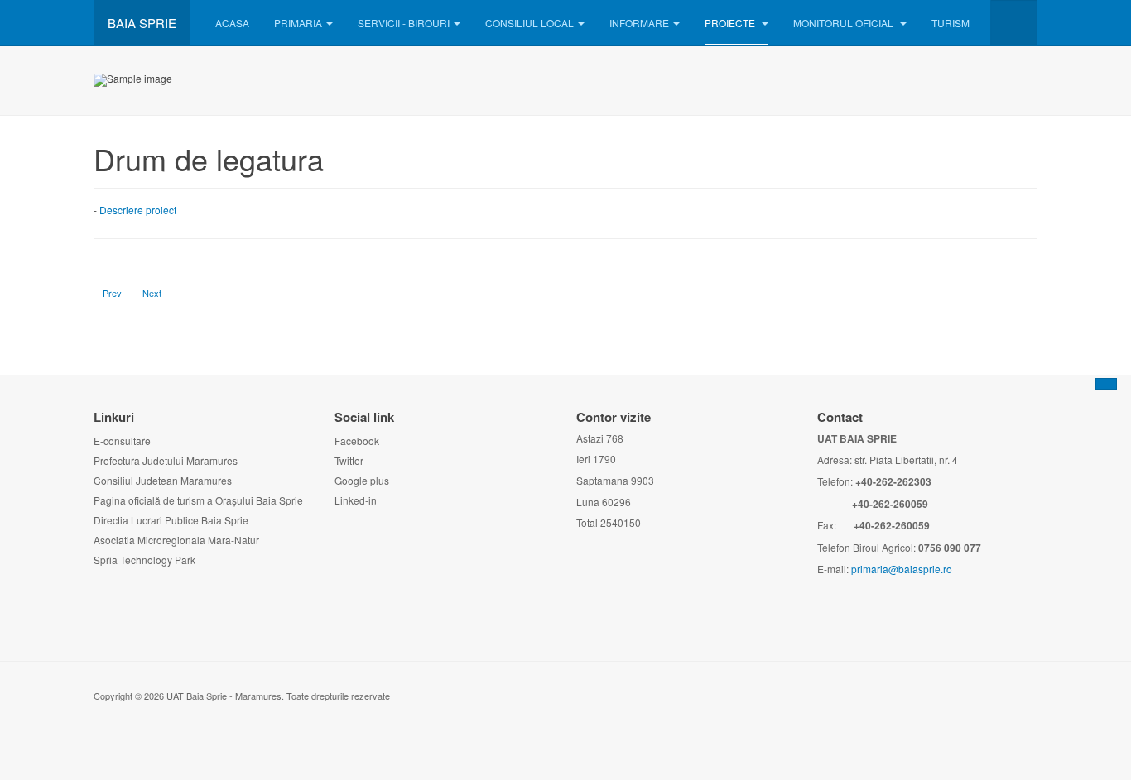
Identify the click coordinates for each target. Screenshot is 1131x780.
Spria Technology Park (144, 560)
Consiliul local (529, 23)
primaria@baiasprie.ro (901, 569)
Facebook (356, 440)
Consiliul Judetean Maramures (163, 480)
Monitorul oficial (844, 23)
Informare (639, 23)
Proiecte (731, 23)
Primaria (298, 23)
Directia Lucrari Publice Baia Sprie (171, 520)
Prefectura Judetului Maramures (166, 460)
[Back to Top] (1106, 384)
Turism (950, 23)
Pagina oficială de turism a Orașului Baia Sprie (198, 500)
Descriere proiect (137, 210)
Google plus (361, 480)
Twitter (348, 460)
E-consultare (122, 440)
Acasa (232, 23)
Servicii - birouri (404, 23)
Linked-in (355, 500)
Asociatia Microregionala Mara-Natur (176, 540)
